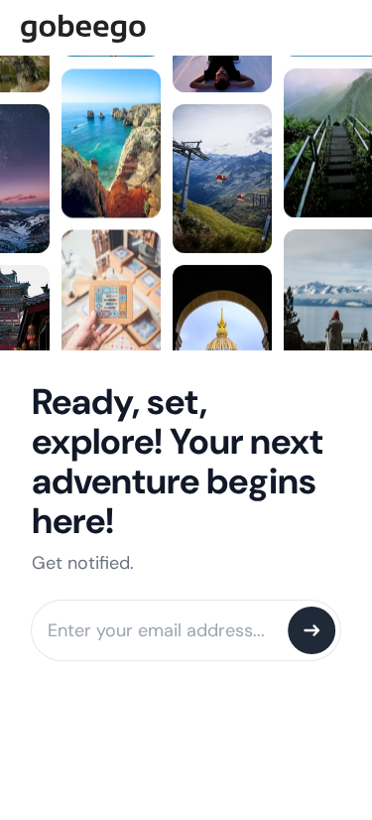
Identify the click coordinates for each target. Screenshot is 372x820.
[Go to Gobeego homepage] (186, 26)
